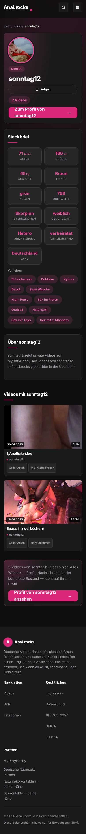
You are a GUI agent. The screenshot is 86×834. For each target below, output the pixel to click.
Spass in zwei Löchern (25, 528)
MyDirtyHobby (22, 762)
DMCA (51, 726)
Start (7, 26)
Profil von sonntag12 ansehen (46, 595)
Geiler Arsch (17, 467)
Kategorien (12, 715)
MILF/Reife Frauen (42, 467)
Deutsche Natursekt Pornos (22, 772)
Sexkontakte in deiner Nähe (22, 795)
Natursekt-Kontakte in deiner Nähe (22, 784)
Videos (9, 693)
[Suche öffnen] (63, 7)
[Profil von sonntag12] (21, 50)
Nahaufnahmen (40, 542)
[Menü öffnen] (77, 7)
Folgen (58, 90)
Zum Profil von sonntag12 (46, 112)
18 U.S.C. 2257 (57, 715)
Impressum (54, 693)
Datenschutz (55, 704)
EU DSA (52, 737)
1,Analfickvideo (19, 453)
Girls (17, 26)
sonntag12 (16, 459)
